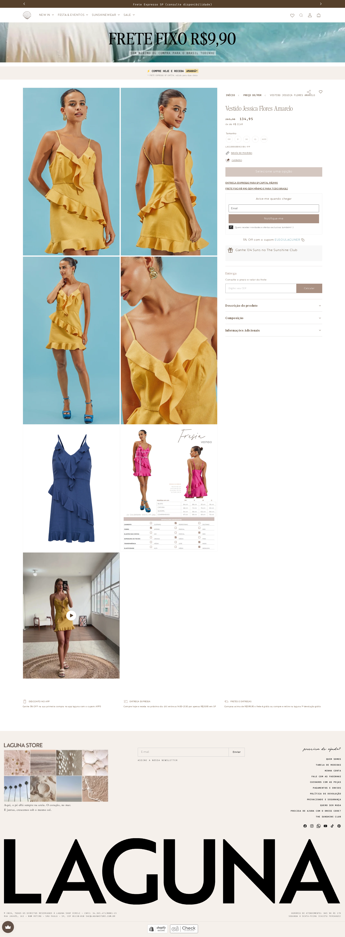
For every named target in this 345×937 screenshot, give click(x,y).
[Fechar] (214, 27)
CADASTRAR (208, 25)
